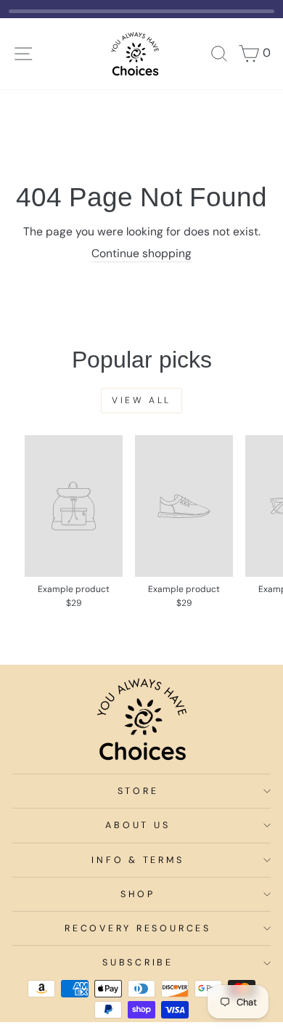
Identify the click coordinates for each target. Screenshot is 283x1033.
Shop (137, 894)
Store (138, 791)
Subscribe (137, 962)
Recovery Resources (138, 928)
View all (141, 400)
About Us (137, 825)
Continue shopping (141, 253)
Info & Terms (137, 860)
